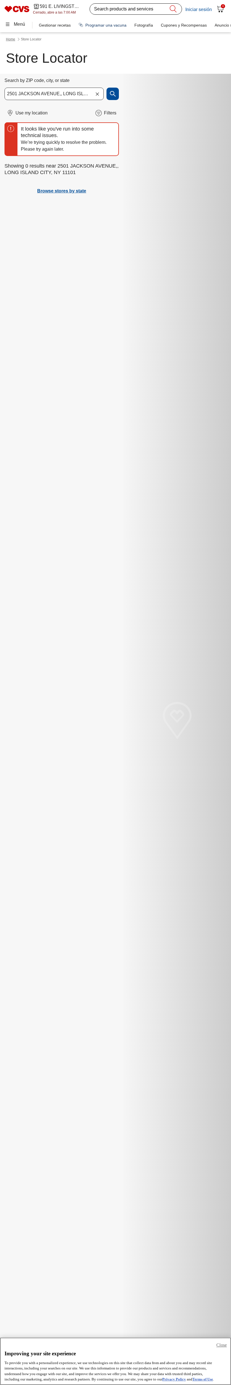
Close (221, 1345)
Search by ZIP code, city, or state (37, 80)
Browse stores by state (61, 190)
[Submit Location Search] (112, 94)
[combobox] (54, 94)
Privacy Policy (174, 1379)
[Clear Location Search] (97, 94)
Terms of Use (202, 1379)
